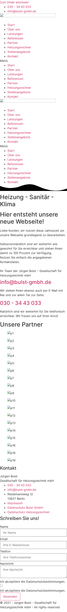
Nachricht (7, 563)
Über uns (13, 29)
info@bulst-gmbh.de (25, 282)
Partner (12, 43)
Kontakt (12, 56)
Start (11, 25)
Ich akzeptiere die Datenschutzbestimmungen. (32, 581)
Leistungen (15, 34)
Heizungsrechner (19, 47)
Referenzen (15, 38)
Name (4, 526)
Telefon (5, 551)
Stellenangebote (18, 52)
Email (4, 538)
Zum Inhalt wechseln (14, 2)
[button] (33, 60)
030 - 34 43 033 (20, 303)
